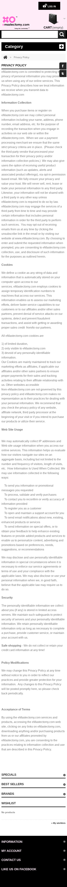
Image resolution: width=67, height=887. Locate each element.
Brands (7, 793)
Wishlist (8, 803)
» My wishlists (58, 823)
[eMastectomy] (15, 23)
